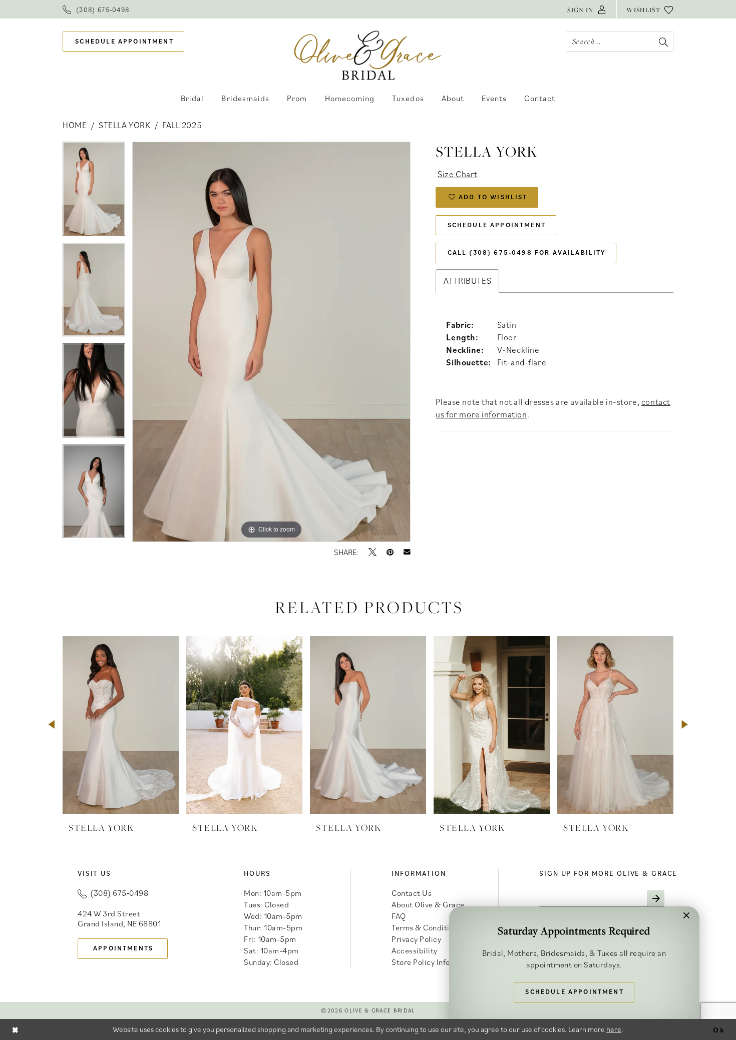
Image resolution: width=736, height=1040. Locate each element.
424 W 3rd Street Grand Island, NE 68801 (119, 918)
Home (75, 125)
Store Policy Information (435, 962)
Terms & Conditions (427, 927)
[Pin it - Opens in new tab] (390, 552)
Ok (719, 1029)
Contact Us (412, 893)
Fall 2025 (182, 125)
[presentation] (121, 725)
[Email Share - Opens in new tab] (407, 552)
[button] (586, 9)
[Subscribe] (655, 898)
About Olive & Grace (428, 904)
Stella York (124, 125)
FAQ (399, 916)
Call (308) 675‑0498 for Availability (527, 252)
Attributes (467, 280)
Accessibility (415, 950)
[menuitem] (96, 9)
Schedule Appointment (497, 225)
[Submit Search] (663, 42)
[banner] (368, 55)
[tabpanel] (94, 192)
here (613, 1029)
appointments (123, 948)
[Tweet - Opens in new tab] (373, 552)
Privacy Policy (416, 939)
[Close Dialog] (15, 1029)
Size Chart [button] (458, 174)
